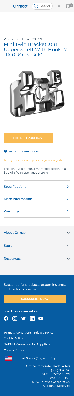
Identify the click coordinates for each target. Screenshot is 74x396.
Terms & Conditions (18, 332)
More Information (18, 199)
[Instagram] (14, 318)
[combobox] (42, 6)
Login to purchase (28, 138)
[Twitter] (23, 318)
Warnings (11, 211)
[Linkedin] (32, 318)
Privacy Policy (43, 332)
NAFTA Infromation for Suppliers (27, 344)
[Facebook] (6, 318)
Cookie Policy (13, 338)
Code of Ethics (14, 350)
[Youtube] (40, 318)
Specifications (15, 187)
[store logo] (20, 6)
